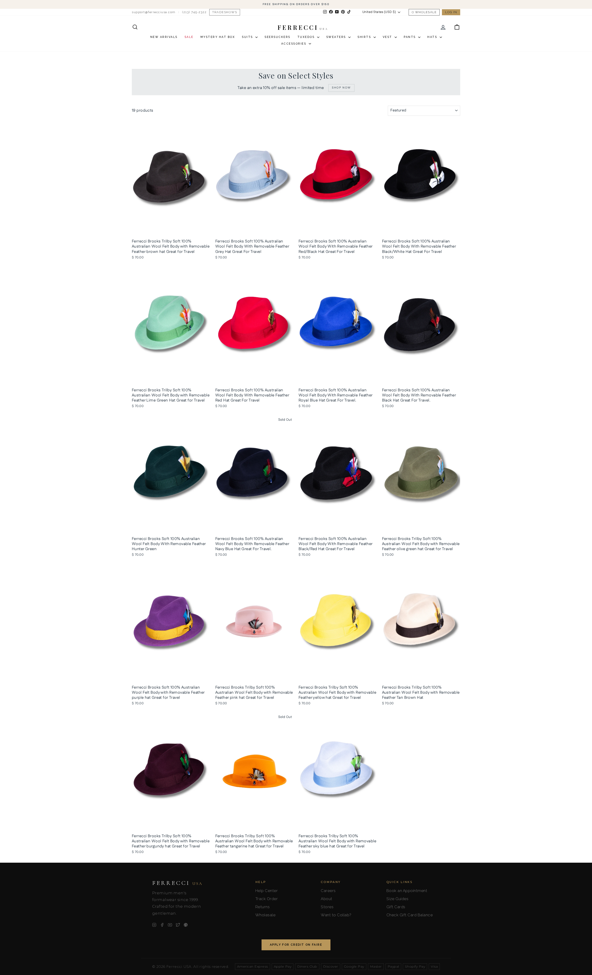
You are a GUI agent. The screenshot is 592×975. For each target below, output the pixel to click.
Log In (451, 12)
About (326, 898)
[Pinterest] (186, 925)
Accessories (294, 43)
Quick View (171, 231)
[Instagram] (154, 925)
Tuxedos (306, 37)
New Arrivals (164, 37)
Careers (328, 890)
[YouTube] (170, 925)
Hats (432, 37)
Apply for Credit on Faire (296, 944)
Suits (248, 37)
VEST (388, 37)
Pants (410, 37)
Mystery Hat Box (217, 37)
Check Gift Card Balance (409, 915)
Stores (327, 906)
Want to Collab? (336, 915)
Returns (262, 906)
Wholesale (426, 12)
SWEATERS (336, 37)
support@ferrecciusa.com (154, 12)
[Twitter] (178, 925)
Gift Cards (395, 906)
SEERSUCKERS (277, 37)
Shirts (365, 37)
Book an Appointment (406, 890)
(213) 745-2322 (194, 12)
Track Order (266, 898)
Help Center (266, 890)
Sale (189, 37)
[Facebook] (162, 925)
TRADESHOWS (224, 12)
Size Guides (397, 898)
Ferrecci (177, 883)
